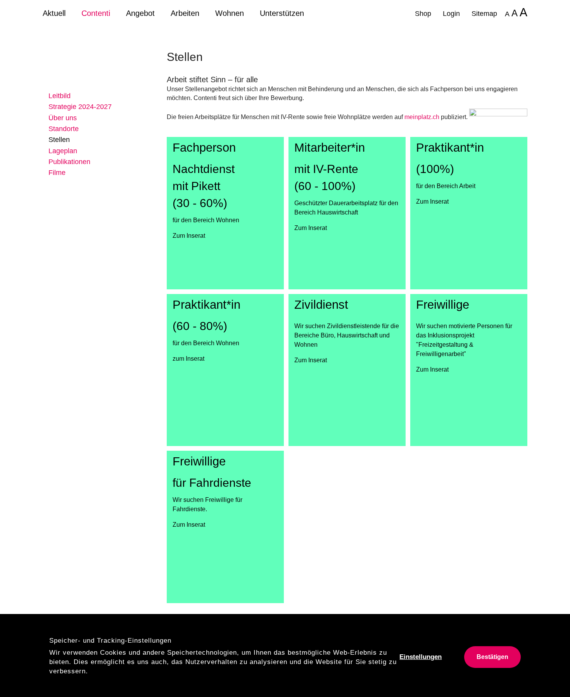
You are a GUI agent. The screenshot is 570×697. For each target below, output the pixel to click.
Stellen (59, 140)
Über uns (62, 118)
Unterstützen (282, 13)
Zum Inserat (189, 235)
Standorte (63, 129)
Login (451, 13)
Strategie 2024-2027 (80, 107)
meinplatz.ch (421, 117)
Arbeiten (185, 13)
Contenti (95, 13)
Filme (57, 172)
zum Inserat (188, 358)
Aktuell (54, 13)
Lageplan (62, 151)
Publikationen (69, 162)
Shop (423, 13)
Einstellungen (420, 657)
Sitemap (484, 13)
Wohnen (229, 13)
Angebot (140, 13)
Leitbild (59, 96)
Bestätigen (492, 657)
